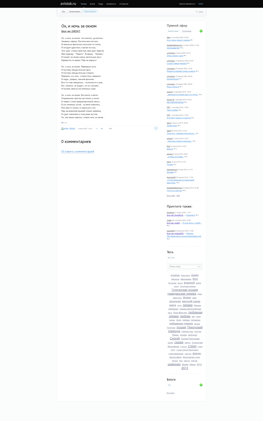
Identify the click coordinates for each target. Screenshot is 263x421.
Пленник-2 (190, 215)
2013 (184, 368)
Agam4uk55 (171, 177)
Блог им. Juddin (173, 223)
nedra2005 (171, 230)
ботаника (172, 283)
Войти (201, 3)
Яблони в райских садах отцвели (181, 71)
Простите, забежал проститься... (181, 133)
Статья (183, 346)
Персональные (90, 11)
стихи (192, 345)
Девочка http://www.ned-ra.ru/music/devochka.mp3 (184, 234)
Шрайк (185, 364)
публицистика (187, 331)
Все (63, 11)
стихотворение (176, 353)
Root (168, 146)
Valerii (169, 130)
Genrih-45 (170, 99)
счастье (188, 353)
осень (172, 319)
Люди (100, 3)
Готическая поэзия (185, 289)
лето (179, 305)
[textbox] (185, 267)
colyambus (171, 53)
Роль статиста (173, 86)
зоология (175, 301)
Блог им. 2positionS (175, 215)
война (198, 283)
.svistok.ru (68, 3)
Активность (111, 3)
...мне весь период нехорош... (179, 141)
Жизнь (187, 297)
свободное (192, 335)
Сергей (175, 338)
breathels (175, 275)
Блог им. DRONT (70, 31)
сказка (170, 342)
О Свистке (123, 3)
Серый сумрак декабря (177, 63)
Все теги (171, 258)
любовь (185, 316)
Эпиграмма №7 (173, 47)
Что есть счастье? (174, 190)
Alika (168, 37)
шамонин (174, 364)
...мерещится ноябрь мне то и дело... (183, 94)
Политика (171, 327)
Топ (169, 385)
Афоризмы (186, 279)
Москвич (170, 172)
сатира (183, 334)
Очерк (178, 320)
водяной (189, 282)
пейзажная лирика (181, 323)
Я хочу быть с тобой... (192, 223)
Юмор (193, 364)
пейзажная (195, 320)
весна (180, 283)
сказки (178, 342)
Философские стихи (191, 357)
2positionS (170, 212)
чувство (194, 360)
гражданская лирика (182, 293)
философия (176, 357)
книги (172, 305)
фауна (197, 353)
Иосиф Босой (173, 79)
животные (177, 297)
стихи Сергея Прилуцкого (187, 349)
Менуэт (170, 148)
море (198, 316)
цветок (187, 360)
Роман (175, 334)
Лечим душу (172, 125)
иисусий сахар (191, 301)
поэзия (181, 327)
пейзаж (186, 319)
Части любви (172, 110)
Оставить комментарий (77, 151)
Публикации (186, 31)
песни (197, 323)
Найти (200, 11)
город (176, 286)
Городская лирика (188, 286)
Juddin (169, 220)
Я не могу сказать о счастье (179, 117)
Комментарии (173, 31)
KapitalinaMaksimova (174, 45)
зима (194, 297)
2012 (199, 364)
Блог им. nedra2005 (175, 233)
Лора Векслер (180, 312)
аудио (195, 275)
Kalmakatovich (172, 169)
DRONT (72, 128)
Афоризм (175, 279)
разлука (197, 331)
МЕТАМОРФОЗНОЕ (175, 102)
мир (193, 316)
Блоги (92, 3)
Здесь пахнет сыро (175, 55)
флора (175, 360)
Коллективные (74, 11)
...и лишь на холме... (175, 156)
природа (174, 331)
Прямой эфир (177, 25)
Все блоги (170, 393)
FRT (168, 107)
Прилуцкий (195, 327)
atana (169, 123)
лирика (188, 305)
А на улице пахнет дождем (178, 40)
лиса (170, 312)
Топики (84, 3)
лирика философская (190, 308)
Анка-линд (185, 275)
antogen (170, 92)
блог (195, 279)
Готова (170, 164)
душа (199, 294)
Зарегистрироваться (187, 3)
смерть (188, 342)
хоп (181, 360)
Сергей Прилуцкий (190, 338)
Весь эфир (171, 195)
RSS (178, 195)
